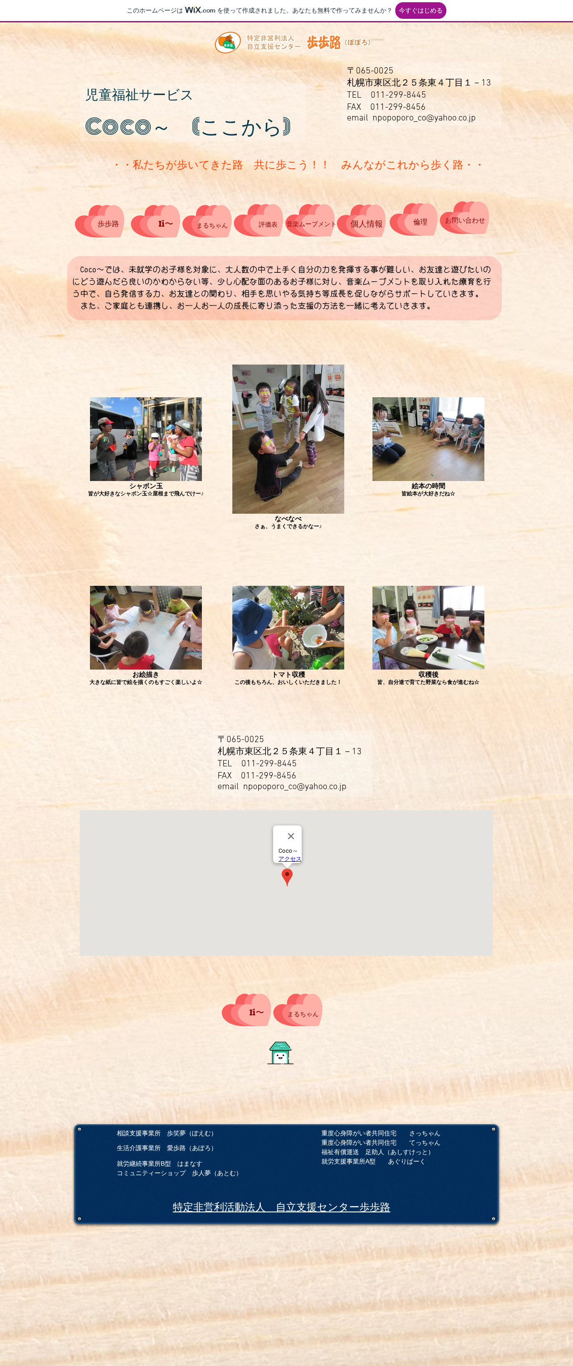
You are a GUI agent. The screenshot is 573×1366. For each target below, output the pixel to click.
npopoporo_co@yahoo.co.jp (424, 118)
